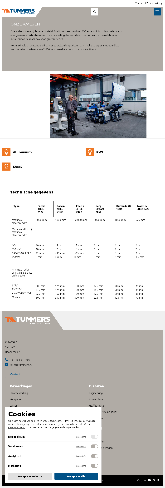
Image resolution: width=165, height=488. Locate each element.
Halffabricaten (97, 405)
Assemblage (96, 399)
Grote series (96, 418)
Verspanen (16, 399)
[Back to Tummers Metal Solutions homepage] (18, 12)
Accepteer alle (76, 476)
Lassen (14, 405)
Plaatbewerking (19, 393)
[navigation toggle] (157, 11)
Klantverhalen (97, 441)
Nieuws (93, 435)
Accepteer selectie (30, 476)
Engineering (96, 393)
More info (81, 437)
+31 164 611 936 (20, 359)
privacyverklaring (16, 427)
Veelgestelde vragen (101, 447)
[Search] (94, 11)
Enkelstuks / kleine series (103, 411)
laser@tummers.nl (21, 364)
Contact (15, 374)
